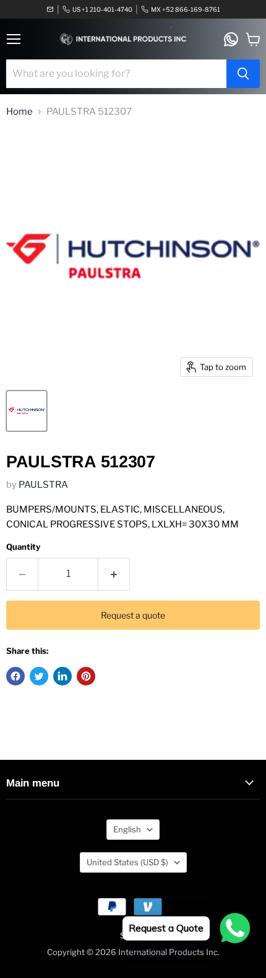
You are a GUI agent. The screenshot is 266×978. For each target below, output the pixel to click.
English (127, 829)
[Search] (243, 73)
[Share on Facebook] (15, 676)
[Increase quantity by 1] (114, 574)
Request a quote (133, 615)
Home (19, 112)
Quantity (23, 547)
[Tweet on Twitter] (39, 676)
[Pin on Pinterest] (86, 676)
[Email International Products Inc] (50, 9)
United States (127, 862)
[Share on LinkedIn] (62, 676)
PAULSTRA (43, 484)
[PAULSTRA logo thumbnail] (26, 411)
